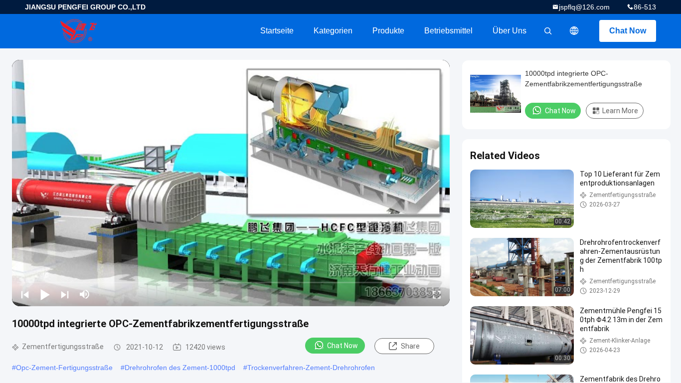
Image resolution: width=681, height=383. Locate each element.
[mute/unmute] (85, 294)
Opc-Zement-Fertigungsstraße (64, 368)
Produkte (388, 30)
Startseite (277, 30)
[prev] (25, 294)
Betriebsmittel (448, 30)
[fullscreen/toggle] (437, 294)
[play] (230, 183)
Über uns (509, 30)
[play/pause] (45, 294)
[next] (65, 294)
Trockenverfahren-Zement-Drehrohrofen (311, 368)
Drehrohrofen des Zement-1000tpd (180, 368)
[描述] (574, 31)
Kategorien (333, 30)
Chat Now (627, 30)
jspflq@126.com (584, 7)
